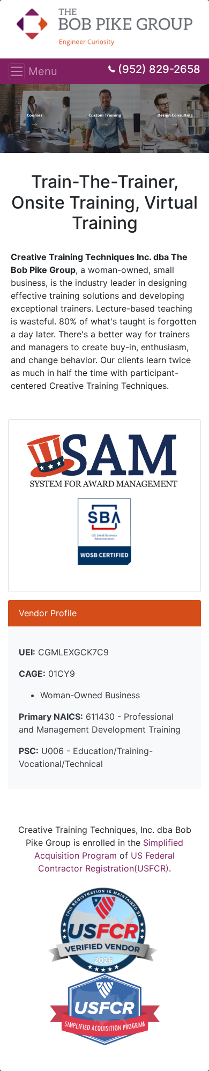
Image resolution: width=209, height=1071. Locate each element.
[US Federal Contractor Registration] (102, 930)
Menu (20, 71)
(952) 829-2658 (159, 69)
